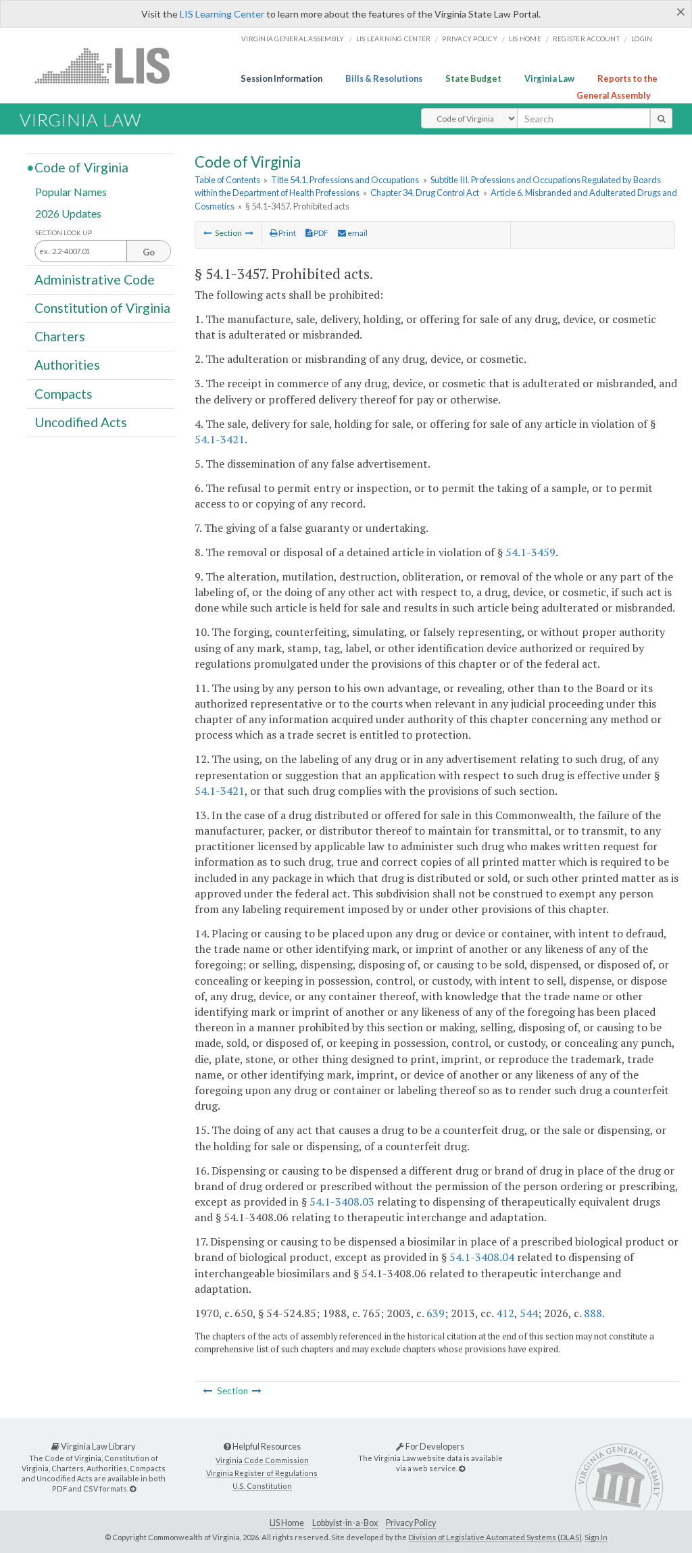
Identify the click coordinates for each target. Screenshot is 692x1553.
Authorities (67, 364)
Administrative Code (94, 279)
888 (593, 1313)
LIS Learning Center (222, 14)
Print (286, 233)
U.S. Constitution (262, 1485)
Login (641, 38)
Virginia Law (549, 78)
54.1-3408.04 (481, 1257)
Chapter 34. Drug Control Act (424, 192)
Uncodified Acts (80, 422)
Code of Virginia (81, 167)
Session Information (281, 78)
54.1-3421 (220, 439)
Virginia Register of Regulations (262, 1473)
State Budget (473, 78)
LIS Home (287, 1523)
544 (529, 1313)
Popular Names (71, 191)
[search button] (661, 118)
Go (149, 252)
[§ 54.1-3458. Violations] (249, 233)
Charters (59, 336)
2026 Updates (68, 212)
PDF (320, 233)
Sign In (596, 1537)
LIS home (525, 38)
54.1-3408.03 (342, 1201)
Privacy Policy (469, 38)
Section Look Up (63, 233)
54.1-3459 (530, 552)
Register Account (586, 38)
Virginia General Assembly (292, 38)
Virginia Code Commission (262, 1460)
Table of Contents (227, 179)
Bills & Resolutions (383, 78)
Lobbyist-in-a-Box (345, 1523)
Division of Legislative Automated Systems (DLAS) (495, 1537)
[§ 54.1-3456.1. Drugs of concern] (207, 233)
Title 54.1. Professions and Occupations (345, 179)
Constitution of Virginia (102, 308)
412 (505, 1313)
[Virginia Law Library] (133, 1488)
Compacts (63, 393)
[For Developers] (462, 1468)
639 (435, 1313)
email (357, 233)
